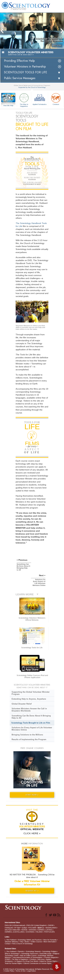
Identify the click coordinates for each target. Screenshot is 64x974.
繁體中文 (41, 928)
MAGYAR (16, 930)
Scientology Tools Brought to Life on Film (30, 723)
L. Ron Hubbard (10, 940)
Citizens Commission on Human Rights (37, 963)
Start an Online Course (28, 955)
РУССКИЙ (32, 928)
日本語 (24, 928)
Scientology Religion (49, 951)
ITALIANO (39, 932)
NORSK (24, 930)
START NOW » (32, 794)
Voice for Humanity (50, 940)
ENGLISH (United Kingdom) (36, 925)
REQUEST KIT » (32, 890)
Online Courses (36, 942)
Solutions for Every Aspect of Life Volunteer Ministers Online (32, 728)
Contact (7, 943)
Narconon (41, 959)
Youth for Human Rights (13, 963)
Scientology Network (33, 951)
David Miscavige (45, 953)
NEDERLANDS (51, 928)
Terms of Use (20, 971)
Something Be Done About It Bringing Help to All (31, 717)
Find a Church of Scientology (22, 943)
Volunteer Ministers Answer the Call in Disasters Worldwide (29, 709)
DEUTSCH (9, 930)
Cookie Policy (9, 971)
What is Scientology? (12, 953)
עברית (17, 927)
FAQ (21, 942)
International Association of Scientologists (27, 957)
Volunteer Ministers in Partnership (25, 66)
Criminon (56, 104)
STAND (7, 959)
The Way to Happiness (24, 105)
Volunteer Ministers (11, 942)
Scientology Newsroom (29, 953)
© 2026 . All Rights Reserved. (26, 969)
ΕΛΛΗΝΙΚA (30, 932)
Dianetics (21, 951)
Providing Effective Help (19, 61)
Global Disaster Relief (22, 704)
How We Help (8, 106)
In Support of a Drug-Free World (26, 961)
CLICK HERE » (32, 833)
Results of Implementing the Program (29, 739)
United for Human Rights (48, 961)
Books (27, 942)
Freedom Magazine (51, 957)
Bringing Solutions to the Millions (27, 735)
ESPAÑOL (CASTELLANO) (15, 932)
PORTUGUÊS (49, 932)
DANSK (51, 925)
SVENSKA (32, 930)
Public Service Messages (19, 78)
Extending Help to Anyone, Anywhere (29, 699)
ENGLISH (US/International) (15, 925)
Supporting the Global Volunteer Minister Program (31, 693)
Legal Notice (31, 971)
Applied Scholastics (40, 104)
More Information (50, 942)
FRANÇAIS (9, 928)
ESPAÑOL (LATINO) (45, 930)
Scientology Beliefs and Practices (30, 940)
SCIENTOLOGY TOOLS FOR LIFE (25, 72)
